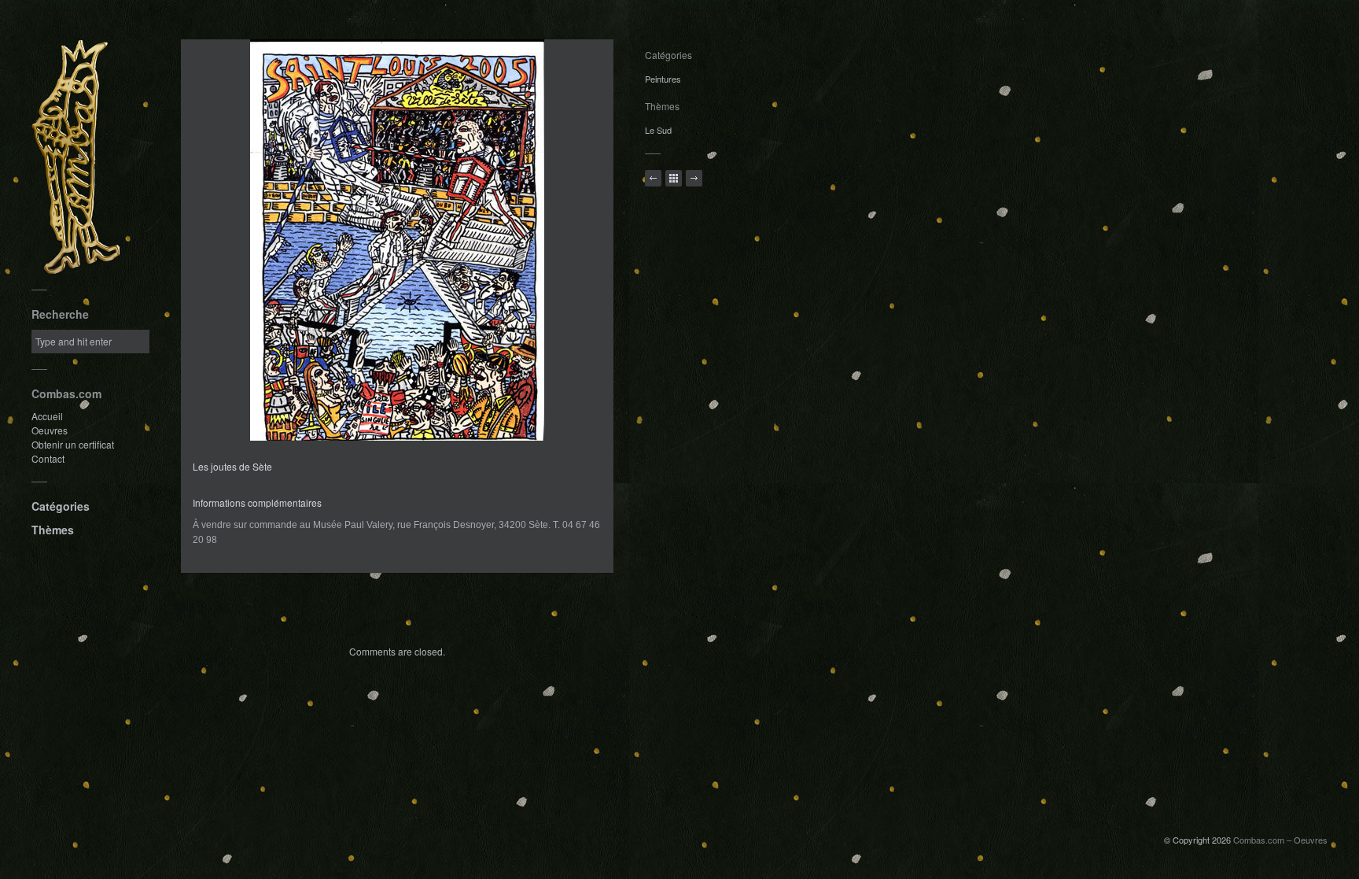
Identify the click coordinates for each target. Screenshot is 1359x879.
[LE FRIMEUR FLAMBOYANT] (653, 178)
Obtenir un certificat (72, 444)
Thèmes (52, 529)
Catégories (60, 506)
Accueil (47, 416)
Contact (47, 458)
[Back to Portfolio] (673, 178)
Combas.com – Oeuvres (1280, 839)
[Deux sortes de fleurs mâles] (694, 178)
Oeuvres (49, 430)
